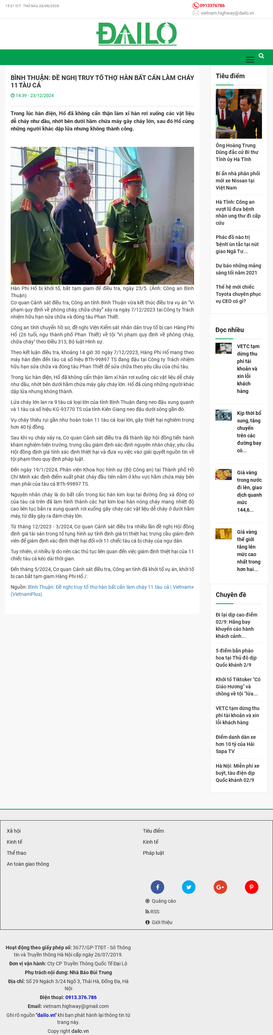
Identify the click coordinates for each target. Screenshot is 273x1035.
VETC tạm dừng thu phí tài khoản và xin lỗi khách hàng (248, 368)
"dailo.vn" (46, 1015)
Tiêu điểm (153, 831)
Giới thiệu (161, 922)
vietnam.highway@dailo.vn (227, 13)
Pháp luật (153, 853)
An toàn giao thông (27, 864)
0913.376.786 (81, 997)
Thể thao (16, 853)
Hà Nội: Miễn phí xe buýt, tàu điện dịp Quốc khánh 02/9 (237, 773)
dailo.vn (80, 1031)
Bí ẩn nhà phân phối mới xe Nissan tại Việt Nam (238, 180)
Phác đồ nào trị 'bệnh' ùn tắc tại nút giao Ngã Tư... (237, 244)
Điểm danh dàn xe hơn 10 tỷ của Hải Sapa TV (236, 744)
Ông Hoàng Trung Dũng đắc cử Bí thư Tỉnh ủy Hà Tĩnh (237, 152)
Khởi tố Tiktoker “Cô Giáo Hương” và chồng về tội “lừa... (238, 687)
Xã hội (13, 831)
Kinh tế (14, 842)
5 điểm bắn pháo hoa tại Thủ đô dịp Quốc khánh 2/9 (236, 658)
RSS (154, 911)
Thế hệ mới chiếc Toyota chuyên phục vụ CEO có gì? (238, 294)
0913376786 (212, 5)
